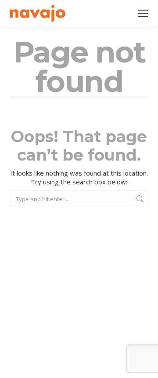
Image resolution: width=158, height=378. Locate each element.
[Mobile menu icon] (143, 13)
